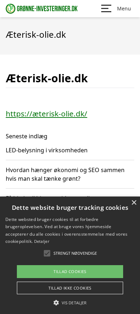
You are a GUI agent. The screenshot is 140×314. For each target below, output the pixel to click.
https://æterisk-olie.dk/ (46, 113)
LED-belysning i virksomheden (47, 150)
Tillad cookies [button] (70, 271)
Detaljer (41, 241)
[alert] (70, 255)
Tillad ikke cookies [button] (70, 288)
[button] (70, 302)
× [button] (133, 203)
